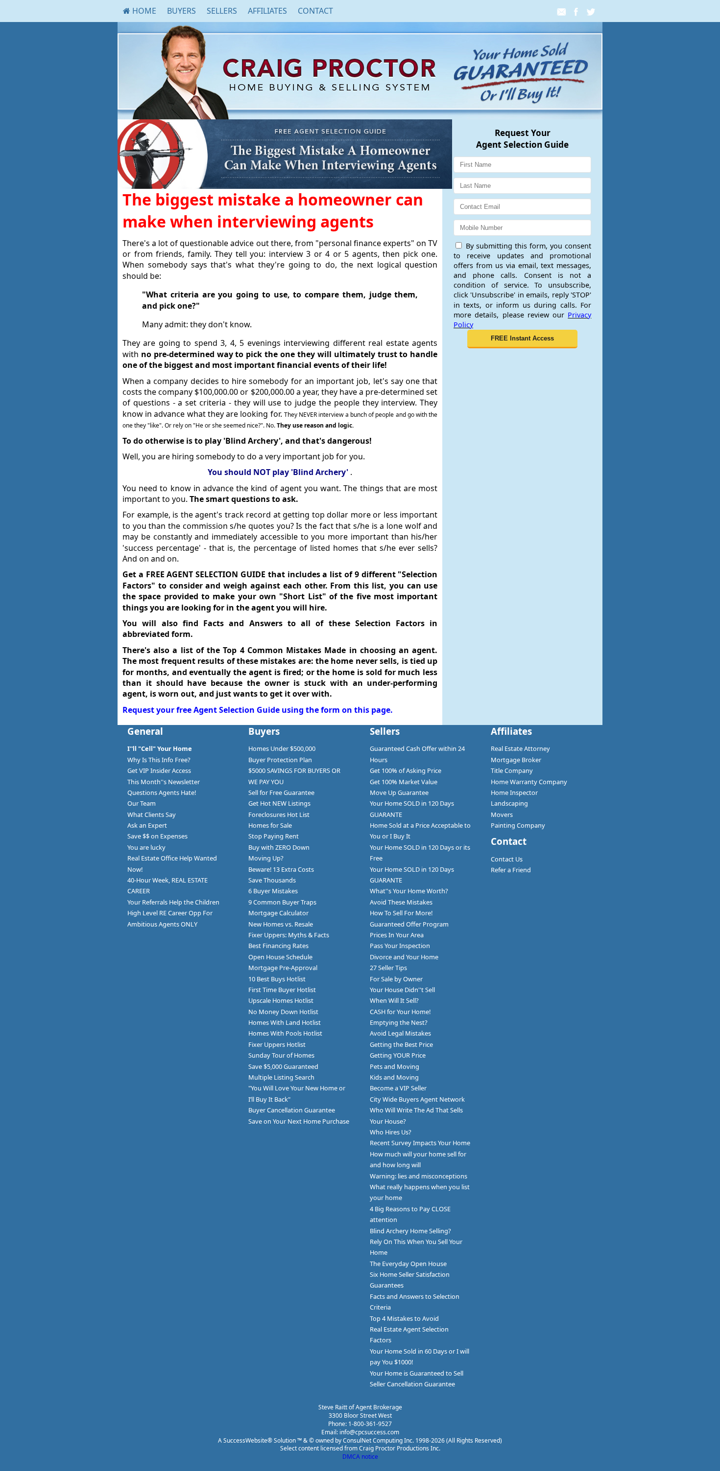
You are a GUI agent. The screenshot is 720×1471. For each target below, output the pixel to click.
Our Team (141, 803)
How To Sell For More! (401, 912)
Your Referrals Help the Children (173, 902)
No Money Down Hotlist (283, 1011)
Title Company (512, 770)
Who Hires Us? (390, 1132)
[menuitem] (140, 11)
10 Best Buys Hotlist (277, 978)
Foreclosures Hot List (279, 814)
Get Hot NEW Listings (279, 803)
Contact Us (507, 859)
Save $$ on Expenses (157, 836)
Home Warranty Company (529, 781)
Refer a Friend (511, 869)
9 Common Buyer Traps (282, 902)
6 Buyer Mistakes (273, 890)
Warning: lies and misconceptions (418, 1176)
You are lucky (146, 847)
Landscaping (509, 803)
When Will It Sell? (394, 1000)
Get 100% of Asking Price (405, 770)
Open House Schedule (280, 956)
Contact (315, 10)
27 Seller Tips (388, 967)
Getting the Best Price (401, 1044)
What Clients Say (151, 814)
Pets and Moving (394, 1066)
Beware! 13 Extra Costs (281, 869)
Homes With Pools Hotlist (285, 1033)
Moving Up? (266, 858)
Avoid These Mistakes (401, 902)
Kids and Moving (394, 1077)
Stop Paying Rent (273, 836)
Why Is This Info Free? (159, 759)
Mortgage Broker (516, 759)
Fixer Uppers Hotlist (277, 1044)
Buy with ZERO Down (279, 847)
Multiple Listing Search (281, 1077)
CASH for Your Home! (400, 1011)
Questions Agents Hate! (161, 792)
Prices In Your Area (397, 934)
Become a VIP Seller (398, 1088)
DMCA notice (360, 1456)
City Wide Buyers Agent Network (417, 1099)
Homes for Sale (270, 825)
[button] (522, 339)
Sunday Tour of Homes (281, 1055)
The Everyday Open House (408, 1263)
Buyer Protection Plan (280, 759)
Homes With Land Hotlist (284, 1022)
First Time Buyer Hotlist (282, 989)
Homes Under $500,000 (281, 748)
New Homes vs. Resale (280, 924)
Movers (502, 814)
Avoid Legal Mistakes (400, 1033)
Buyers (181, 10)
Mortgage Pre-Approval (282, 967)
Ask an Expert (147, 825)
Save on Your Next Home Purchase (298, 1121)
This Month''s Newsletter (163, 781)
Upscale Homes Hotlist (280, 1000)
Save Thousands (272, 880)
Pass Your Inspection (400, 945)
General (145, 731)
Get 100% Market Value (403, 781)
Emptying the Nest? (399, 1022)
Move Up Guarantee (399, 792)
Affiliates (267, 10)
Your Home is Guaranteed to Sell (416, 1373)
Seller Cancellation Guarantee (412, 1384)
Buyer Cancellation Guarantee (291, 1110)
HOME (143, 10)
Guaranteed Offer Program (409, 924)
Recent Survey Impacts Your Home (420, 1142)
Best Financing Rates (278, 945)
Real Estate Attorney (520, 748)
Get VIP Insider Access (159, 770)
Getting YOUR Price (398, 1055)
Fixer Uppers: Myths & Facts (288, 934)
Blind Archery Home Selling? (410, 1230)
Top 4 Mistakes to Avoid (404, 1318)
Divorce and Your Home (404, 956)
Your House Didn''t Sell (402, 989)
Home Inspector (514, 792)
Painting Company (518, 825)
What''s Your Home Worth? (409, 890)
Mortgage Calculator (278, 912)
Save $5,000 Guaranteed (283, 1066)
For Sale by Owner (396, 978)
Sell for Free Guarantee (281, 792)
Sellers (222, 10)
